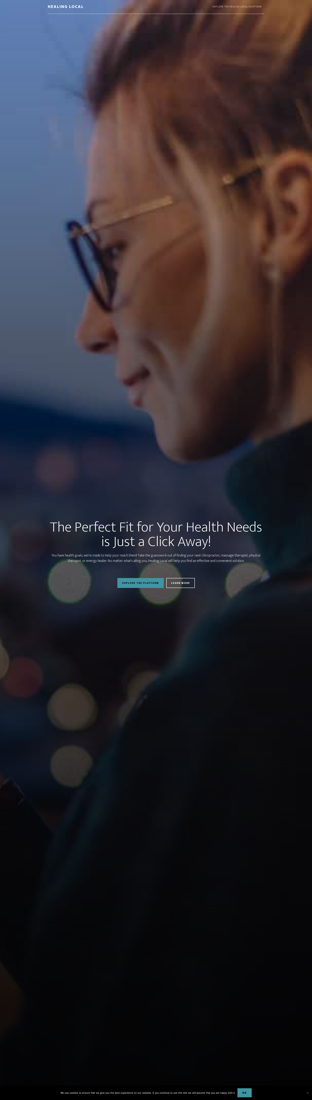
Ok (244, 1092)
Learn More (180, 583)
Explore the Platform (140, 583)
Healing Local (66, 6)
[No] (307, 1093)
